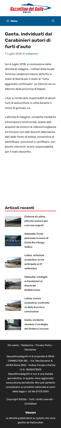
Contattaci (31, 403)
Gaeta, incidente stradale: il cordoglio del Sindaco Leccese (36, 324)
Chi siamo (13, 345)
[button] (53, 21)
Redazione (27, 345)
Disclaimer (30, 349)
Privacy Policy (44, 345)
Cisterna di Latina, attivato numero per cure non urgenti (36, 221)
